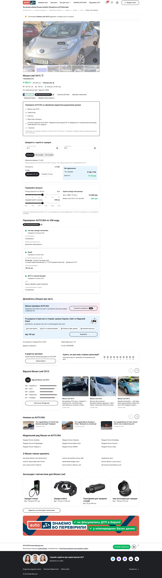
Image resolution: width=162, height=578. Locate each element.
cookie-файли (42, 548)
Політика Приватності (51, 569)
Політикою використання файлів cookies (74, 548)
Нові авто (54, 2)
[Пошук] (106, 2)
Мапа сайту (65, 569)
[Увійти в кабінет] (117, 2)
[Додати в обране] (112, 2)
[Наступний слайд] (95, 43)
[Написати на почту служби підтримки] (131, 559)
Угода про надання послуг (32, 569)
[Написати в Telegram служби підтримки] (113, 559)
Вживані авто (43, 2)
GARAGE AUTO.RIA (80, 2)
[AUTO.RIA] (29, 2)
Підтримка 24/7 (94, 2)
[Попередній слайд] (27, 43)
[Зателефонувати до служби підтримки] (137, 559)
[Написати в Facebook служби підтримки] (119, 559)
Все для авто (64, 2)
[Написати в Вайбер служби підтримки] (125, 559)
